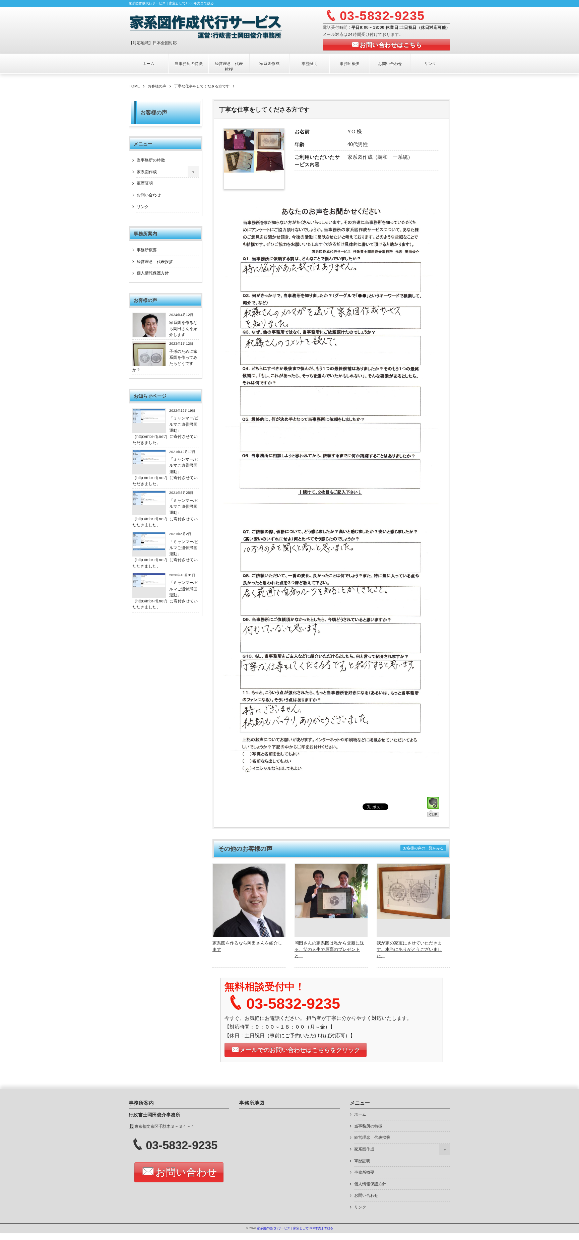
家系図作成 (269, 63)
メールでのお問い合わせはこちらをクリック (300, 1050)
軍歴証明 (310, 63)
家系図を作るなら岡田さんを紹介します (183, 328)
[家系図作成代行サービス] (211, 26)
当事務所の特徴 (189, 63)
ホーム (148, 63)
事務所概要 (350, 63)
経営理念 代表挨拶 (229, 66)
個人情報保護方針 (153, 273)
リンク (430, 63)
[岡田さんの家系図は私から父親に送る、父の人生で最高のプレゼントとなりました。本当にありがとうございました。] (331, 916)
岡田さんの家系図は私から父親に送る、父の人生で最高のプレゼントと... (329, 949)
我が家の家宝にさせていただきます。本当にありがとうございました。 (409, 949)
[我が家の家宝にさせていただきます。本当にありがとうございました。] (413, 917)
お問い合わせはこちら (391, 45)
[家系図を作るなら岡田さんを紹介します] (249, 935)
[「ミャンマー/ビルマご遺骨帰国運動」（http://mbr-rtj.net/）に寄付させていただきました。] (149, 421)
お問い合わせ (390, 63)
